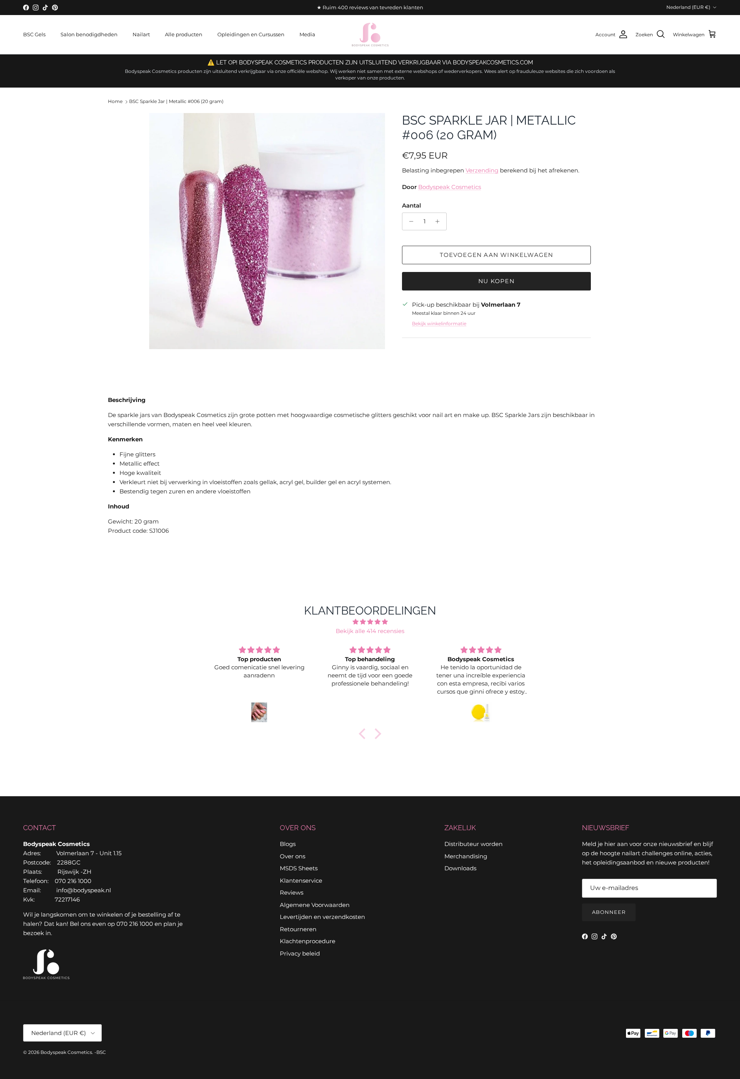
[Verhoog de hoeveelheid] (439, 221)
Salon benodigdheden (89, 34)
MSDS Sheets (299, 868)
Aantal (411, 205)
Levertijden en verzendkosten (322, 916)
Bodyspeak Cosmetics (449, 187)
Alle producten (183, 34)
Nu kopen (496, 281)
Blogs (288, 844)
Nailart (141, 34)
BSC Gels (34, 34)
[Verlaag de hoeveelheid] (409, 221)
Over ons (292, 856)
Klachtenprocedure (307, 941)
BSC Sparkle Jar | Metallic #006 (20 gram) (176, 102)
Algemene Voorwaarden (315, 904)
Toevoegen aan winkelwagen (496, 254)
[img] (370, 621)
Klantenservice (301, 880)
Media (307, 34)
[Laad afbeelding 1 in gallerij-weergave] (267, 231)
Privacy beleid (300, 953)
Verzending (482, 170)
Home (115, 102)
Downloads (460, 868)
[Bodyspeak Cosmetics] (370, 34)
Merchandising (465, 856)
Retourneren (298, 929)
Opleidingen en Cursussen (250, 34)
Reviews (291, 892)
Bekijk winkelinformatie (439, 323)
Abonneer (609, 912)
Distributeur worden (473, 844)
